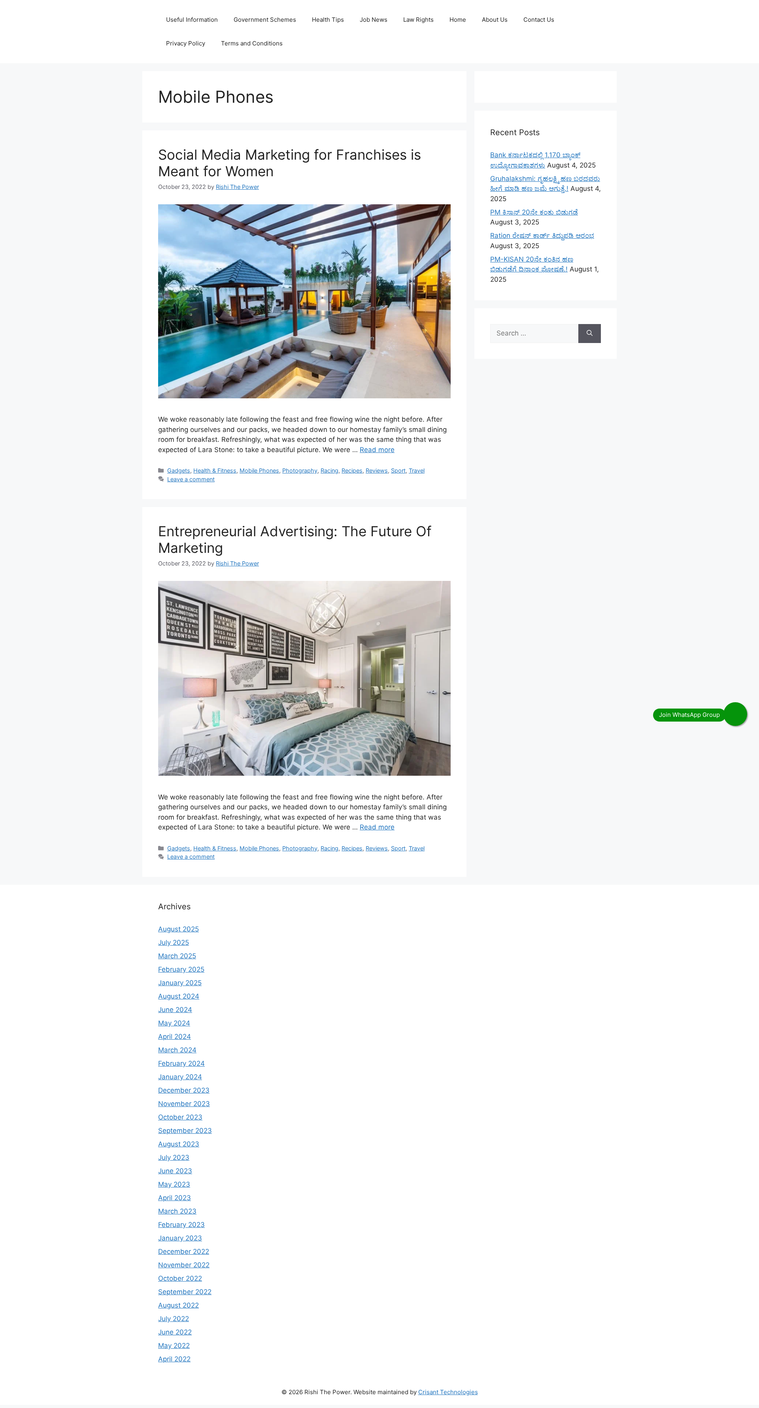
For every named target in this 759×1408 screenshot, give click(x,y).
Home (457, 19)
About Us (495, 19)
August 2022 (178, 1305)
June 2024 (175, 1010)
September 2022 (184, 1292)
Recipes (352, 470)
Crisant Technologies (448, 1392)
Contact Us (538, 19)
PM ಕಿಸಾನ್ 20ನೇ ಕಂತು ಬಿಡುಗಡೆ (534, 212)
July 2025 (173, 942)
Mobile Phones (259, 470)
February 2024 (181, 1063)
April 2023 (174, 1198)
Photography (299, 470)
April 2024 (174, 1036)
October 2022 (180, 1278)
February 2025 (181, 969)
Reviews (377, 470)
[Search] (589, 333)
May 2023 (174, 1184)
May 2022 (174, 1346)
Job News (373, 19)
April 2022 (174, 1359)
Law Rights (418, 19)
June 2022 (175, 1332)
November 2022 (184, 1265)
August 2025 (178, 929)
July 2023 (173, 1157)
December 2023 (184, 1090)
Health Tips (328, 19)
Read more (377, 450)
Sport (398, 470)
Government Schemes (265, 19)
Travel (417, 470)
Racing (329, 470)
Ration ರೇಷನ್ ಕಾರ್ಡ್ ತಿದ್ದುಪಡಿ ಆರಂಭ (542, 235)
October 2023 (180, 1117)
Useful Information (192, 19)
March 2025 (177, 956)
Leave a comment (191, 479)
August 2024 (178, 996)
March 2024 (177, 1050)
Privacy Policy (185, 43)
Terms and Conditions (252, 43)
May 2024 (174, 1023)
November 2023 (184, 1104)
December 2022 (183, 1251)
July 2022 (173, 1319)
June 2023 (175, 1171)
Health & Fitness (214, 470)
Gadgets (178, 470)
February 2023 (181, 1225)
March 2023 (177, 1211)
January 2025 (180, 983)
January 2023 (180, 1238)
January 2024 (180, 1077)
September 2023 (185, 1131)
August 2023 (178, 1144)
